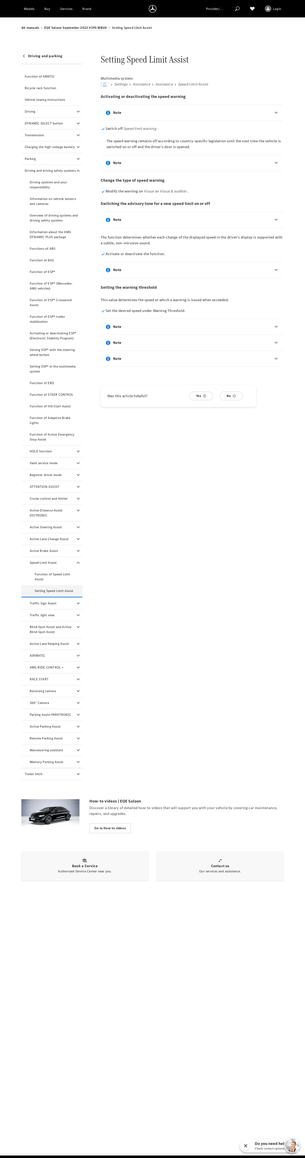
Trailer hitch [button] (34, 774)
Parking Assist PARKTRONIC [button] (50, 714)
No (229, 396)
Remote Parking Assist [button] (46, 738)
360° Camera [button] (39, 703)
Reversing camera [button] (43, 691)
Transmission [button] (34, 135)
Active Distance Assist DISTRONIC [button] (46, 513)
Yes (198, 396)
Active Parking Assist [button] (45, 726)
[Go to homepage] (152, 8)
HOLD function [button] (41, 451)
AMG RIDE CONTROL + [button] (47, 667)
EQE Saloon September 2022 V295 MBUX (75, 28)
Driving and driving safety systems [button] (50, 170)
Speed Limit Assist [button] (43, 562)
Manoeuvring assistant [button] (46, 750)
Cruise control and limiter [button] (49, 498)
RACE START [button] (39, 679)
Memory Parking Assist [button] (46, 762)
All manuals (30, 28)
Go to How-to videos (110, 828)
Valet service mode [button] (44, 463)
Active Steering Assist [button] (46, 527)
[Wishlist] (252, 8)
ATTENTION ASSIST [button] (44, 487)
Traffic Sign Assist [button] (43, 603)
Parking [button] (30, 159)
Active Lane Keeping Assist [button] (49, 644)
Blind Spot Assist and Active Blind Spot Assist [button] (51, 629)
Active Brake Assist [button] (44, 551)
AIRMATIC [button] (37, 655)
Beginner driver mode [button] (46, 475)
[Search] (237, 8)
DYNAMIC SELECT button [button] (44, 123)
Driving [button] (30, 111)
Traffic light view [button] (42, 615)
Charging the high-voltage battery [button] (50, 147)
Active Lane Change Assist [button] (49, 539)
